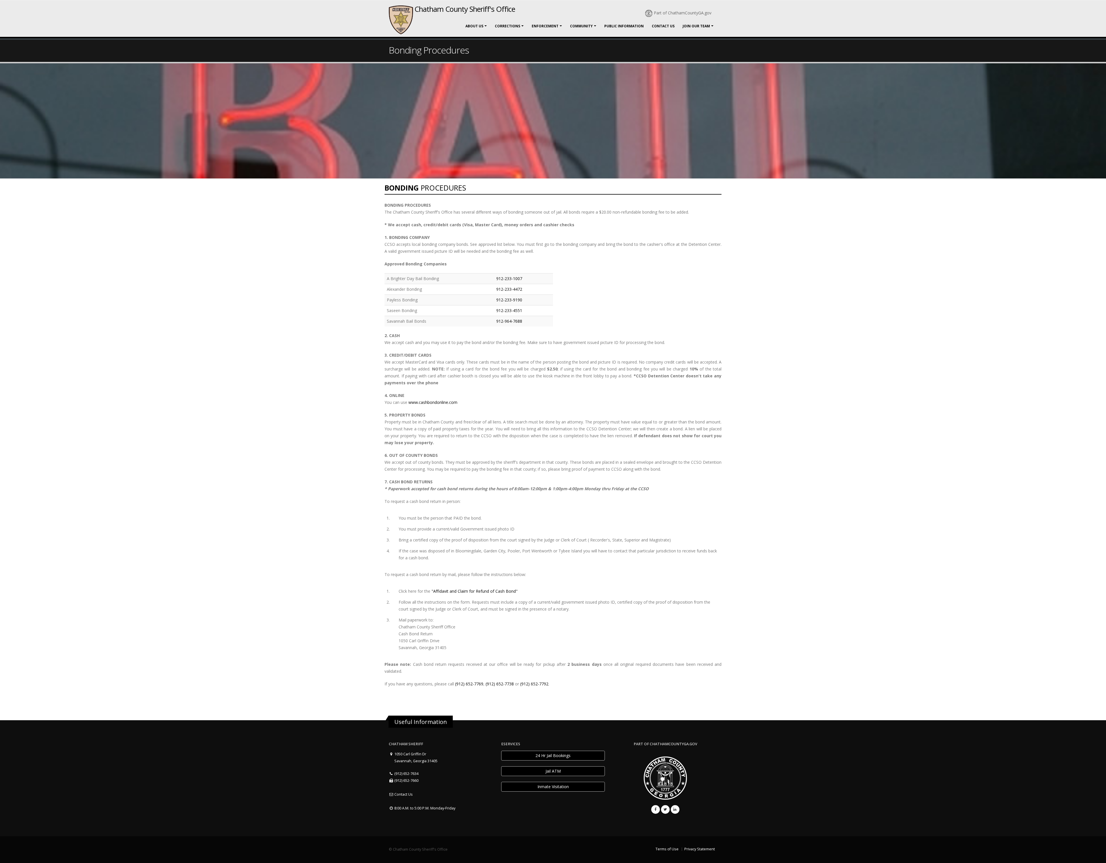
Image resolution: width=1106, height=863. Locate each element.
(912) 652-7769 (469, 684)
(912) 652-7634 (405, 773)
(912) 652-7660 (405, 780)
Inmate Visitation (553, 786)
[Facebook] (655, 809)
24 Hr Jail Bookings (553, 755)
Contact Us (663, 26)
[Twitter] (665, 809)
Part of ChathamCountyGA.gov (682, 13)
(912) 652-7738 (500, 684)
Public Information (624, 26)
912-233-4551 (509, 310)
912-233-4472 (509, 289)
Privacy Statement (699, 849)
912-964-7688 (509, 321)
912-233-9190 (509, 300)
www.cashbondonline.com (432, 402)
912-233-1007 (509, 278)
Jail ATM (553, 771)
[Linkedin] (675, 809)
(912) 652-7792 (534, 684)
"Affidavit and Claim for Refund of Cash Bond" (474, 591)
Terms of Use (667, 849)
